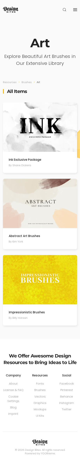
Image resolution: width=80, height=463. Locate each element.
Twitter (66, 409)
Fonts (40, 383)
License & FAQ (13, 390)
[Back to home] (10, 9)
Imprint (13, 414)
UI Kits (40, 416)
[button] (64, 9)
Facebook (67, 383)
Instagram (66, 403)
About (13, 383)
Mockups (40, 409)
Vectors (40, 396)
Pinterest (66, 390)
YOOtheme (48, 453)
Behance (66, 396)
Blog (13, 407)
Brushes (40, 390)
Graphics (40, 403)
